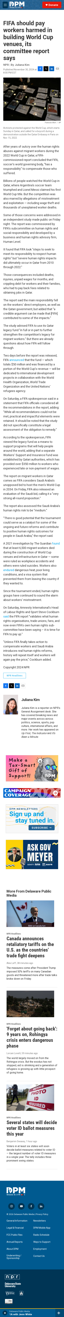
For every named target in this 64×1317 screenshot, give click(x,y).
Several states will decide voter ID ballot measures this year (32, 1128)
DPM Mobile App (41, 1228)
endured (8, 570)
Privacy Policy (42, 1214)
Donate (53, 4)
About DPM (12, 1249)
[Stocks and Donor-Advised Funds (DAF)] (32, 768)
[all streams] (59, 1313)
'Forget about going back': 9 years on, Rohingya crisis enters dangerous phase (32, 1037)
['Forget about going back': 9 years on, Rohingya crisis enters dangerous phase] (30, 1004)
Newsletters (39, 1221)
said (6, 616)
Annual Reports (15, 1242)
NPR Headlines (14, 675)
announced (16, 360)
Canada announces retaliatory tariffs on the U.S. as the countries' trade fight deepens (30, 947)
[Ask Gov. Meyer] (32, 854)
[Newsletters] (32, 818)
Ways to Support (41, 1242)
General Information (17, 1221)
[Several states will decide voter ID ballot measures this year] (30, 1097)
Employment (40, 1249)
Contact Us (39, 1256)
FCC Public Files (14, 1235)
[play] (5, 1313)
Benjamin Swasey (16, 1141)
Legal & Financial (15, 1228)
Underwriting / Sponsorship (14, 1256)
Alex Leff (11, 963)
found (56, 543)
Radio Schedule (41, 1235)
